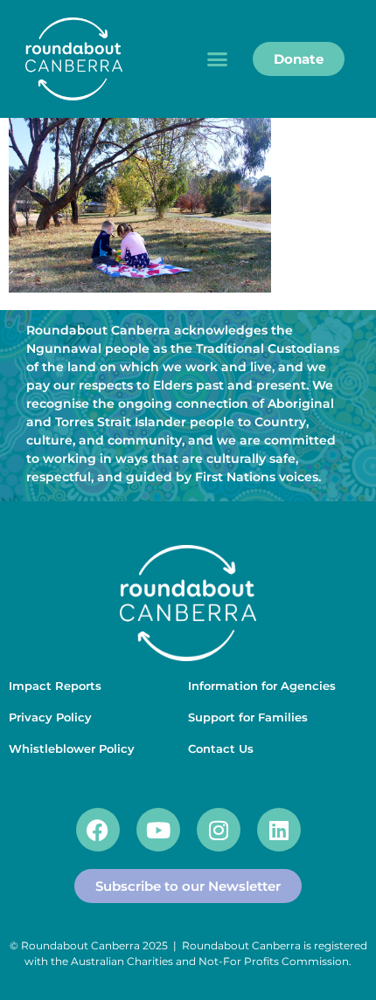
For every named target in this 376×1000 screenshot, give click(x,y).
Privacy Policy (50, 717)
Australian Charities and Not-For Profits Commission (210, 961)
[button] (217, 59)
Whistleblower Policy (72, 748)
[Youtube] (158, 830)
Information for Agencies (262, 686)
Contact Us (221, 748)
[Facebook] (98, 830)
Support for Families (248, 717)
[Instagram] (218, 830)
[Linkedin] (279, 830)
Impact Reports (55, 686)
